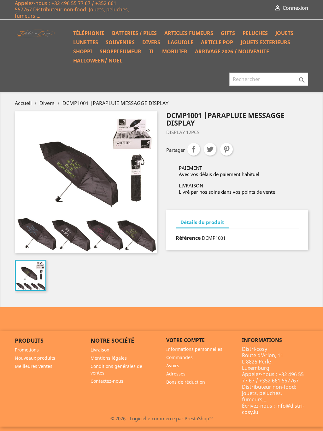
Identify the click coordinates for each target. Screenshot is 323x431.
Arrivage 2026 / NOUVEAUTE (232, 51)
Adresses (175, 374)
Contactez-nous (107, 381)
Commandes (179, 357)
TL (152, 51)
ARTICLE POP (217, 42)
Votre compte (185, 340)
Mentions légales (109, 358)
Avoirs (172, 366)
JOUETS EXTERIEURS (265, 42)
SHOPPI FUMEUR (120, 51)
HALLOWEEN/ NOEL (97, 60)
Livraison (100, 350)
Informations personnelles (194, 349)
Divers (151, 42)
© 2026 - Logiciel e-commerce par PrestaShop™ (161, 418)
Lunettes (85, 42)
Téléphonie (88, 33)
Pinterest (226, 149)
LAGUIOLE (180, 42)
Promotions (27, 350)
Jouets (284, 33)
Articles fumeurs (188, 33)
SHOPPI (82, 51)
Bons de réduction (185, 382)
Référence (188, 238)
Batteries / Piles (134, 33)
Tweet (210, 149)
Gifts (228, 33)
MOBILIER (174, 51)
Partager (193, 149)
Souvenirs (120, 42)
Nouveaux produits (35, 358)
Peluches (255, 33)
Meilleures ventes (33, 366)
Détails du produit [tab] (202, 222)
